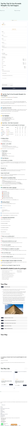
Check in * (3, 42)
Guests (2, 49)
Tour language (3, 53)
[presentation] (25, 368)
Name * (3, 31)
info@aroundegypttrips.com (4, 423)
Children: (3, 59)
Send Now (14, 88)
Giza (18, 101)
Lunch (4, 61)
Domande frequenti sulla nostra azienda (4, 408)
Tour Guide (4, 65)
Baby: (2, 60)
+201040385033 (3, 422)
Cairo (15, 289)
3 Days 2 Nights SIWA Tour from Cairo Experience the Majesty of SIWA (20, 382)
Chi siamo (1, 407)
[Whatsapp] (2, 424)
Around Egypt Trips (3, 424)
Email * (3, 35)
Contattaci (1, 410)
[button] (11, 20)
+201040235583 (3, 420)
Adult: (2, 62)
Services (3, 69)
